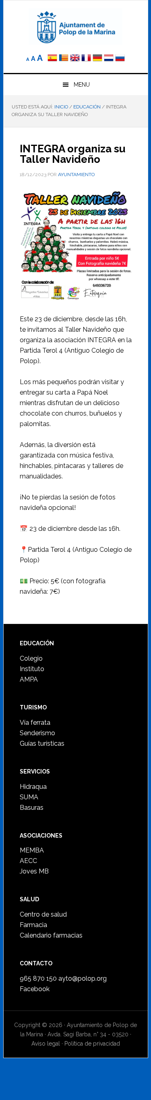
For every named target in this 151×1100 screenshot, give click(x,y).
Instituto (32, 669)
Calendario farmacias (51, 935)
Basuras (31, 807)
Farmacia (33, 925)
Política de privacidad (92, 1043)
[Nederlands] (109, 58)
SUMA (29, 797)
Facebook (35, 989)
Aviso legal (45, 1043)
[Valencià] (63, 58)
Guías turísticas (42, 743)
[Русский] (120, 58)
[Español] (52, 58)
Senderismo (37, 733)
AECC (28, 861)
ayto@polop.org (82, 978)
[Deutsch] (97, 58)
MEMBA (32, 850)
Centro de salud (43, 914)
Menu (82, 84)
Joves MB (34, 871)
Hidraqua (33, 786)
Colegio (31, 658)
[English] (75, 58)
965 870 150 (38, 978)
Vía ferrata (35, 722)
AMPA (29, 679)
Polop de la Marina (76, 26)
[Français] (86, 58)
